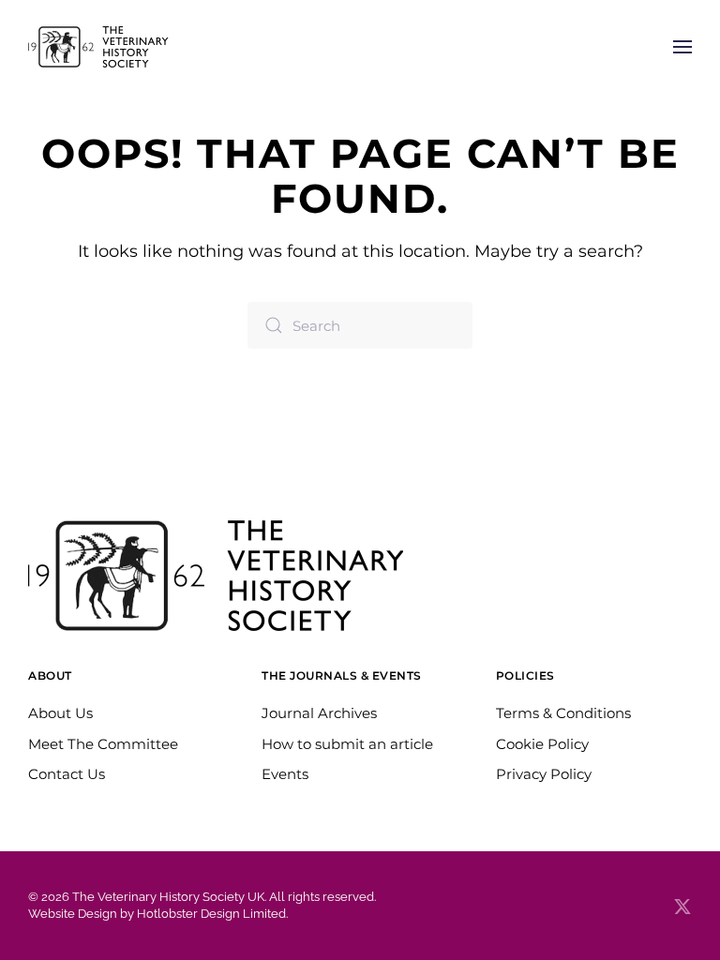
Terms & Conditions (563, 713)
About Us (60, 713)
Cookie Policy (542, 744)
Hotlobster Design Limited (211, 914)
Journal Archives (319, 713)
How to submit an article (347, 744)
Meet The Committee (103, 744)
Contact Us (66, 774)
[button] (682, 47)
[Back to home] (98, 47)
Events (285, 774)
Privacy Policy (544, 774)
